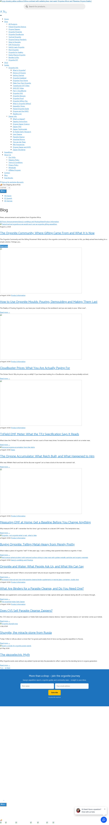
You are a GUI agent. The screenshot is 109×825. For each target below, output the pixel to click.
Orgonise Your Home (20, 80)
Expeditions (8, 152)
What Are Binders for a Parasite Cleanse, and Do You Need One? (42, 588)
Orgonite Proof (18, 98)
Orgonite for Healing (16, 52)
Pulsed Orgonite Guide (21, 108)
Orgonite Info (13, 67)
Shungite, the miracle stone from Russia (26, 632)
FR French (7, 195)
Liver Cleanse (17, 134)
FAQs (6, 775)
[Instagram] (6, 801)
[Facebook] (1, 801)
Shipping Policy (14, 160)
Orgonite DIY (13, 60)
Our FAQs (12, 157)
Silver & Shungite (15, 42)
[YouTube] (4, 801)
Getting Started (18, 75)
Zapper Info (13, 116)
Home (6, 19)
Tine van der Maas (19, 142)
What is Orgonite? (19, 70)
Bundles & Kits (14, 57)
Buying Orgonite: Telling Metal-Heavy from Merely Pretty (37, 544)
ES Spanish (8, 198)
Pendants (7, 743)
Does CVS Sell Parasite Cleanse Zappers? (26, 610)
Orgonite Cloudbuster (16, 34)
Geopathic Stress (19, 106)
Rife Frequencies (18, 144)
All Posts (3, 221)
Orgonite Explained (19, 78)
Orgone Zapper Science (21, 124)
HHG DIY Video (18, 88)
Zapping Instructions (20, 121)
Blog (6, 175)
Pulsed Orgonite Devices (17, 26)
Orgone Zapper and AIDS (22, 147)
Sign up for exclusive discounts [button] (12, 182)
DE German (8, 201)
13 (5, 668)
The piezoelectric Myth (15, 654)
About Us (7, 154)
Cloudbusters (8, 740)
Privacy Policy (13, 165)
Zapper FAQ (17, 126)
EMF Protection (14, 44)
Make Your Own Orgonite (22, 83)
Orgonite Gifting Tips (20, 101)
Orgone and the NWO (21, 111)
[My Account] (1, 12)
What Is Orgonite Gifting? (22, 103)
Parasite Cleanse (18, 137)
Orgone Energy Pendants (18, 39)
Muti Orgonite (14, 49)
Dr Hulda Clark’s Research (22, 131)
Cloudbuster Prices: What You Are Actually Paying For (35, 368)
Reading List (17, 113)
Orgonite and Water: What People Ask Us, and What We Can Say (42, 566)
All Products (13, 24)
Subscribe (54, 692)
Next (8, 668)
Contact (7, 172)
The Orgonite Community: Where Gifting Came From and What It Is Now (47, 233)
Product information (51, 221)
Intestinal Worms (19, 139)
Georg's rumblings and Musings (29, 221)
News (42, 221)
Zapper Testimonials (20, 129)
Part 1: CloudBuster (19, 90)
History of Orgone (19, 73)
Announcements (12, 221)
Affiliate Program (15, 170)
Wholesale (12, 167)
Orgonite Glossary (19, 96)
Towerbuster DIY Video (21, 85)
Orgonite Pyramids (15, 32)
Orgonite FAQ (18, 93)
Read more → (5, 312)
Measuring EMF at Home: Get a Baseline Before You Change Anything (45, 522)
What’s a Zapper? (19, 119)
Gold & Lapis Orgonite (16, 47)
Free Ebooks (8, 178)
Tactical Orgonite (15, 37)
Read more (4, 246)
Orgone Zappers (14, 29)
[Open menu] (1, 15)
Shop (6, 21)
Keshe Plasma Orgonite (17, 55)
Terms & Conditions (16, 162)
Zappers (6, 749)
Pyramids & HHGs (10, 746)
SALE (6, 62)
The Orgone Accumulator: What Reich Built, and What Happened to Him (47, 456)
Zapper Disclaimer (19, 149)
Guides (6, 65)
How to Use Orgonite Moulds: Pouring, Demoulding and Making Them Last (48, 301)
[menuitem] (56, 196)
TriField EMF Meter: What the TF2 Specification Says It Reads (39, 434)
